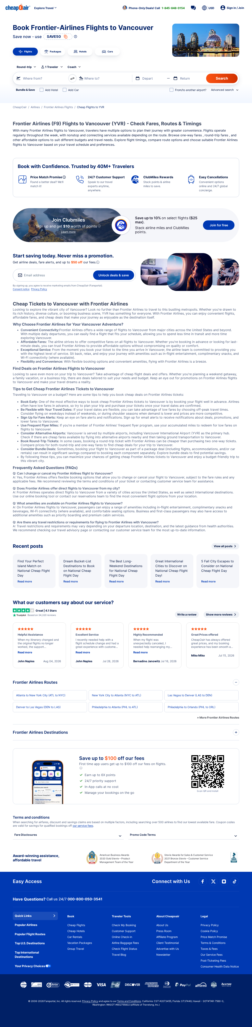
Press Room (163, 931)
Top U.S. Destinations (30, 943)
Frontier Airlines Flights (58, 107)
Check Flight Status (124, 948)
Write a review (186, 614)
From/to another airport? (190, 90)
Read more (25, 581)
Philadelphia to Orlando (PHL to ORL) (191, 707)
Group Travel (75, 948)
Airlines (35, 107)
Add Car (73, 90)
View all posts (223, 546)
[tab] (25, 52)
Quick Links (23, 916)
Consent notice (21, 289)
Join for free (219, 225)
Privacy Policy (39, 289)
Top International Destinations (27, 955)
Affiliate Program (167, 937)
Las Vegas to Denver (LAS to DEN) (190, 695)
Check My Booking (124, 925)
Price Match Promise (214, 937)
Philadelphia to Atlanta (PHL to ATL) (115, 707)
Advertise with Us (167, 948)
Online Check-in (122, 937)
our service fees (83, 825)
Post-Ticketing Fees (213, 960)
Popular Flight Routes (30, 934)
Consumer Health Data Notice (220, 966)
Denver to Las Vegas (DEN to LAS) (38, 707)
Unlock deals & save (113, 275)
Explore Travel (44, 8)
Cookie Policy (209, 931)
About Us (162, 925)
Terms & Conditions (213, 942)
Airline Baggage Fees (125, 942)
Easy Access (27, 881)
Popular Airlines (26, 925)
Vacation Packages (79, 942)
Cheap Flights (76, 925)
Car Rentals (74, 937)
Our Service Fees (211, 954)
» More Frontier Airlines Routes (218, 717)
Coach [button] (72, 67)
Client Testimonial (167, 942)
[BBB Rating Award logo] (235, 860)
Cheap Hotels (76, 931)
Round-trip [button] (24, 67)
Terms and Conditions (129, 1001)
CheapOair (20, 107)
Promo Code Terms (143, 834)
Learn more (68, 231)
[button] (153, 8)
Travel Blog (119, 954)
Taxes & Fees (209, 948)
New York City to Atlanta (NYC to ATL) (116, 695)
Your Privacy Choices (30, 966)
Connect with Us (171, 881)
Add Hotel (51, 90)
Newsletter (163, 954)
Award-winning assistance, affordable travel (36, 858)
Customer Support (123, 931)
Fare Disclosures (25, 834)
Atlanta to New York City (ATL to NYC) (40, 695)
